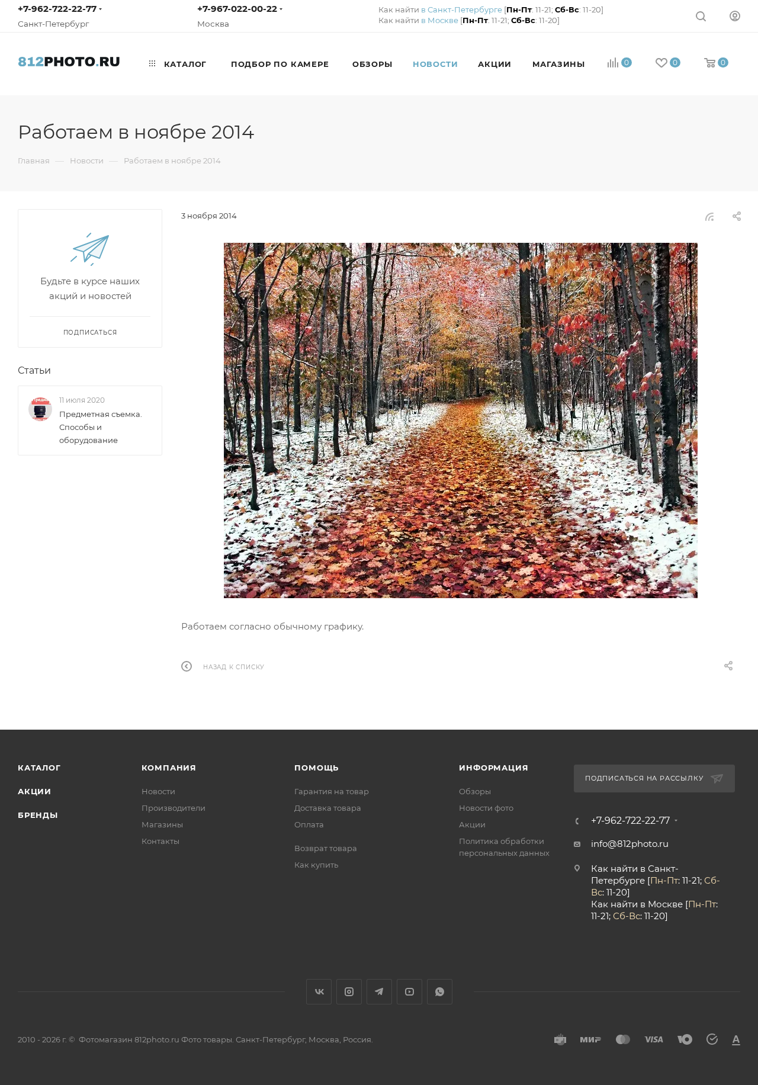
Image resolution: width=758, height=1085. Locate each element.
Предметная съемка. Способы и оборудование (100, 427)
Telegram (379, 991)
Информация (493, 767)
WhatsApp (439, 991)
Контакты (160, 841)
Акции (35, 791)
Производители (173, 808)
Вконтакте (319, 991)
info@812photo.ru (630, 843)
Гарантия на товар (331, 791)
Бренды (38, 815)
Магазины (162, 824)
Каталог (39, 767)
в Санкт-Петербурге (461, 9)
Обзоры (475, 791)
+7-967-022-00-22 (237, 8)
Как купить (316, 864)
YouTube (409, 991)
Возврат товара (325, 848)
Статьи (34, 370)
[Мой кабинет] (735, 15)
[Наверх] (701, 684)
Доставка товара (327, 808)
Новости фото (486, 808)
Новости (158, 791)
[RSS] (709, 216)
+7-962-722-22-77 (57, 8)
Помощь (316, 767)
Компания (169, 767)
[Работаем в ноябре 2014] (460, 420)
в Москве (439, 20)
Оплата (309, 824)
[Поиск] (701, 15)
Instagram (349, 991)
